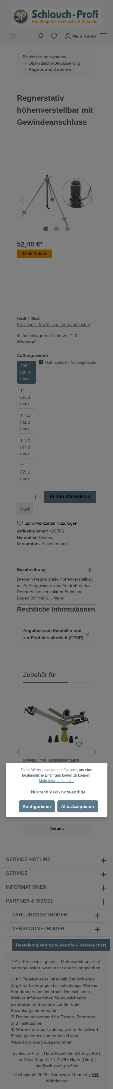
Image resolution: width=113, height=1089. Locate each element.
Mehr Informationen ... (56, 781)
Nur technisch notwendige (58, 792)
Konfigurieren (37, 806)
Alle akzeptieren (77, 806)
